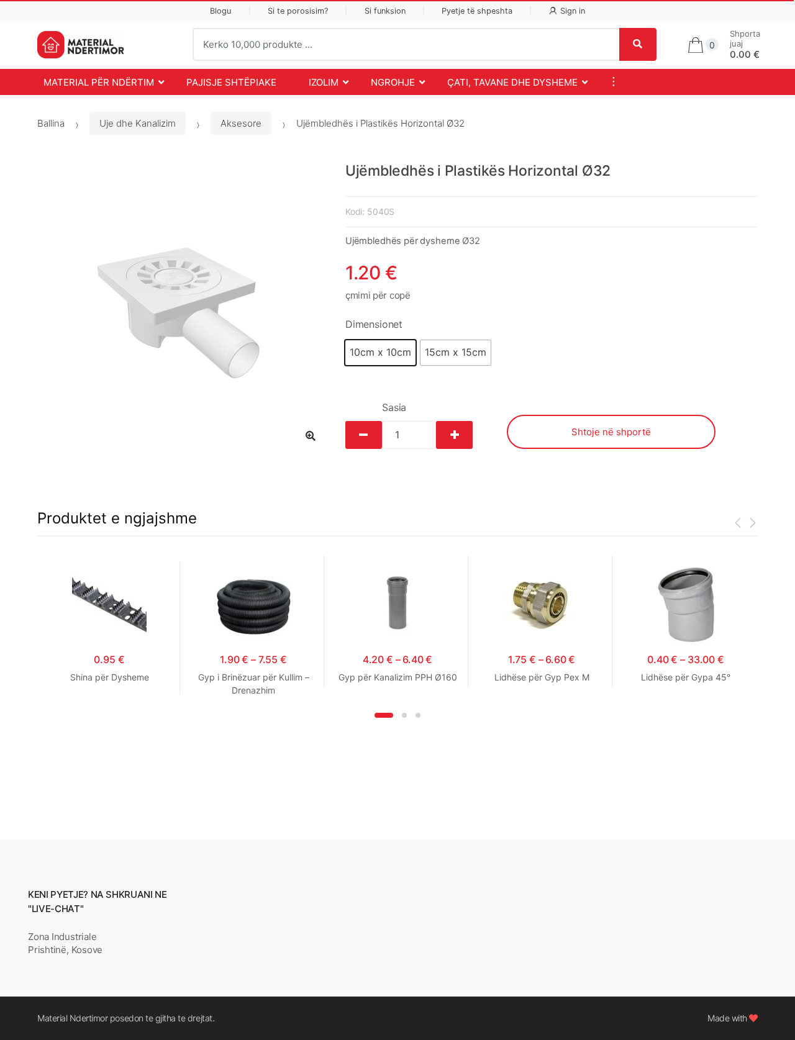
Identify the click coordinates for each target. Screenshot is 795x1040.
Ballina (51, 123)
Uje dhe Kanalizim (137, 123)
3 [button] (418, 715)
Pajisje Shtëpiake (231, 82)
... (610, 81)
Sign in (572, 11)
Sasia (394, 407)
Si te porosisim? (298, 11)
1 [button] (384, 715)
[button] (380, 352)
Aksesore (240, 123)
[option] (182, 307)
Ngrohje (393, 82)
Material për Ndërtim (98, 82)
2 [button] (404, 715)
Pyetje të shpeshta (477, 11)
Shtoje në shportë (611, 432)
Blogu (220, 11)
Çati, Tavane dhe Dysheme (512, 82)
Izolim (323, 82)
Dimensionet (373, 324)
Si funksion (385, 11)
